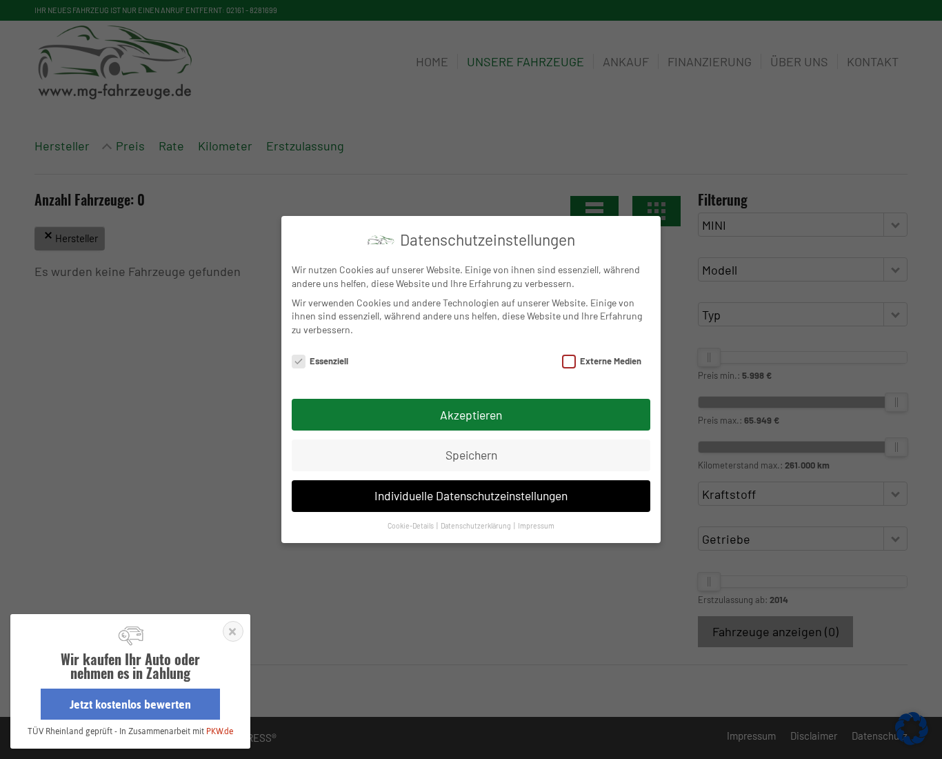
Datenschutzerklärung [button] (476, 525)
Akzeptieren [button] (471, 414)
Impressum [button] (536, 525)
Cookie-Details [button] (411, 525)
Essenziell (329, 360)
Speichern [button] (471, 454)
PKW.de (219, 731)
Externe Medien (610, 360)
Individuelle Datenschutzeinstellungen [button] (471, 495)
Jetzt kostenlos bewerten (130, 704)
